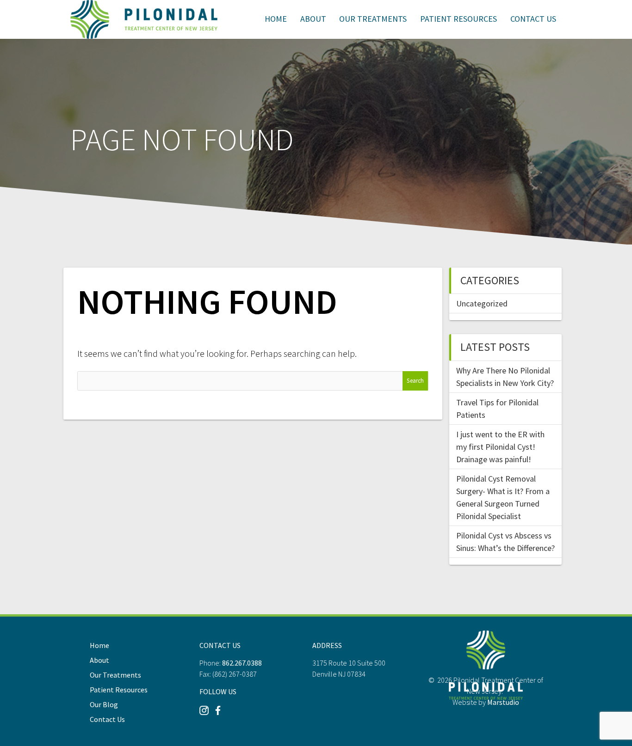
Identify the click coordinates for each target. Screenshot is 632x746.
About (313, 18)
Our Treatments (373, 18)
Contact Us (533, 18)
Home (276, 18)
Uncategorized (482, 303)
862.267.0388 (242, 662)
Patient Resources (458, 18)
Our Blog (104, 704)
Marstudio (503, 702)
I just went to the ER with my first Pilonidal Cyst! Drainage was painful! (500, 447)
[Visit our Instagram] (204, 713)
